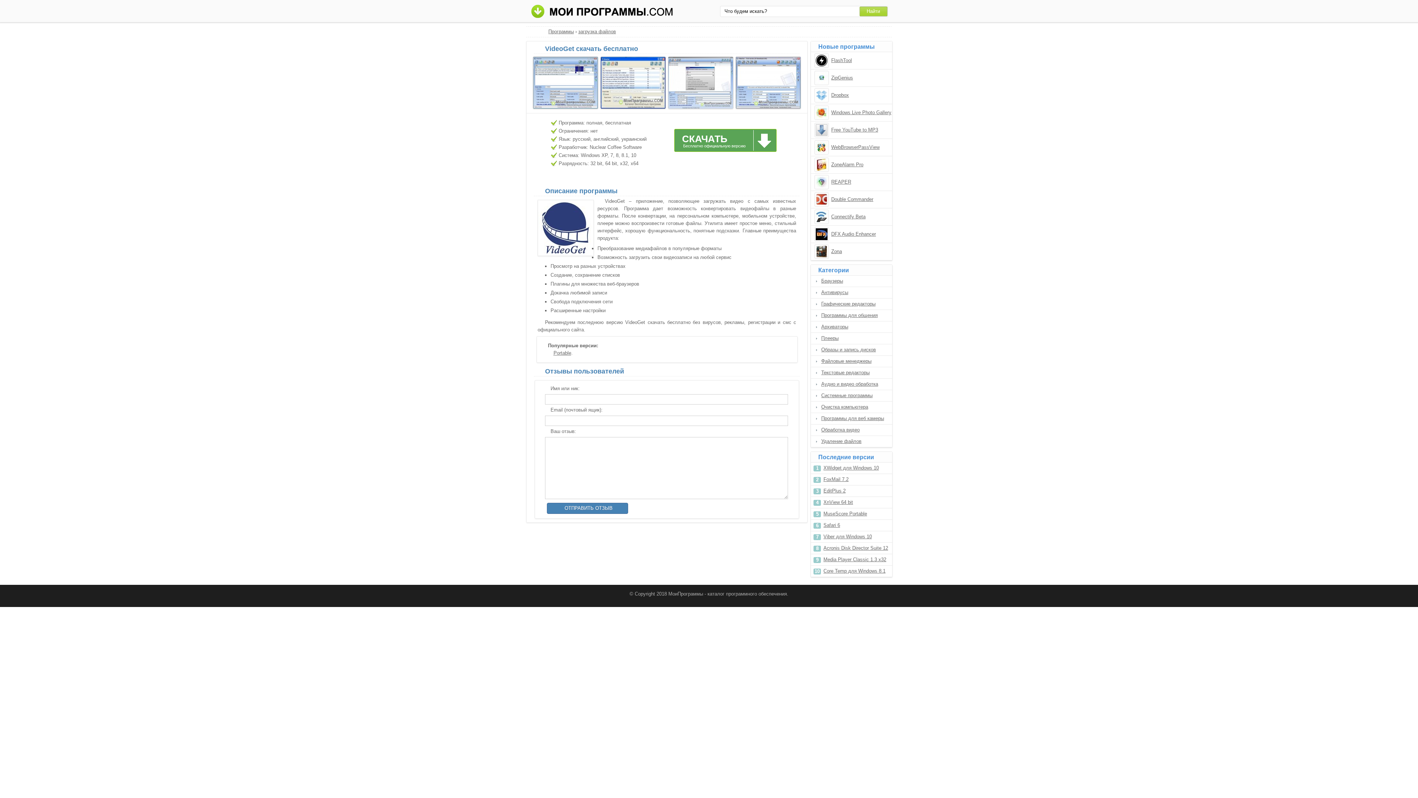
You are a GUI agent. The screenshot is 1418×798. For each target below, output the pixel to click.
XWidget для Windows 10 (851, 468)
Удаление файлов (841, 441)
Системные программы (847, 395)
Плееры (830, 338)
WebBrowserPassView (855, 147)
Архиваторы (834, 327)
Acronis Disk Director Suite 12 (855, 548)
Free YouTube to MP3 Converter (854, 130)
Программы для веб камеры (852, 418)
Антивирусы (834, 292)
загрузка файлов (597, 31)
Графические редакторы (848, 304)
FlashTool (841, 60)
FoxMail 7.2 (836, 479)
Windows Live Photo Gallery (861, 112)
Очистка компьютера (844, 407)
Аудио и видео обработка (849, 384)
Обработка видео (840, 430)
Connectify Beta (848, 216)
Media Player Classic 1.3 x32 (854, 559)
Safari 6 (831, 525)
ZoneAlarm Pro (847, 164)
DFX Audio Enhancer (853, 234)
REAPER (841, 182)
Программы (561, 31)
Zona (836, 251)
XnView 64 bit (838, 502)
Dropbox (840, 95)
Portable (562, 353)
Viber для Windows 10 (847, 536)
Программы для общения (849, 315)
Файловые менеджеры (846, 361)
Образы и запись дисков (848, 349)
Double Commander (852, 199)
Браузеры (832, 281)
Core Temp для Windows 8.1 (854, 571)
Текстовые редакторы (845, 372)
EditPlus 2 (834, 491)
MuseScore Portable (845, 513)
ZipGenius (842, 78)
